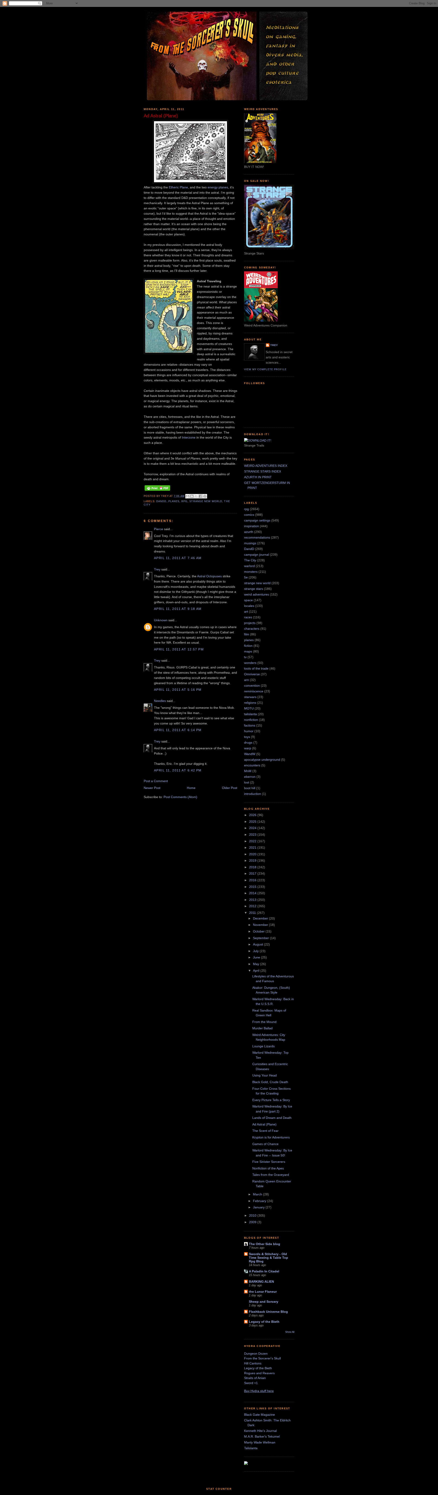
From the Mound (264, 1022)
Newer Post (152, 788)
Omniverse (252, 674)
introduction (252, 794)
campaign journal (256, 554)
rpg (184, 501)
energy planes (218, 187)
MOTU (249, 708)
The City (250, 560)
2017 (253, 873)
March (258, 1194)
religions (250, 702)
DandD (161, 501)
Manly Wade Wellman (259, 1442)
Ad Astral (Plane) (264, 1124)
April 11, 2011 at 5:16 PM (178, 689)
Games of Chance (265, 1144)
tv (245, 657)
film (246, 634)
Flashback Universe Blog (268, 1311)
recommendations (257, 537)
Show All (289, 1332)
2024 (253, 828)
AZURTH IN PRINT (258, 477)
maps (248, 651)
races (248, 617)
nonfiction (251, 720)
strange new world (205, 501)
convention (252, 685)
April (256, 970)
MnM (247, 771)
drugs (248, 742)
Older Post (229, 788)
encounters (252, 765)
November (261, 925)
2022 (253, 841)
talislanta (250, 714)
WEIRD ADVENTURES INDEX (265, 466)
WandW (249, 754)
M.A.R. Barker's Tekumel (262, 1436)
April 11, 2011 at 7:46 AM (178, 558)
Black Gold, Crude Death (270, 1082)
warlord (249, 566)
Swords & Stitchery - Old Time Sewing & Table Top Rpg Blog (268, 1257)
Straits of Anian (255, 1378)
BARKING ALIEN (261, 1281)
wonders (250, 663)
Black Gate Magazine (259, 1414)
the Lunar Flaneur (263, 1291)
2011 (253, 912)
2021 (253, 847)
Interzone (189, 437)
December (261, 918)
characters (251, 628)
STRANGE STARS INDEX (262, 471)
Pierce (158, 529)
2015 (253, 887)
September (261, 938)
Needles (160, 701)
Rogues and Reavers (259, 1373)
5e (246, 577)
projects (250, 623)
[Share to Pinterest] (205, 496)
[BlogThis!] (192, 496)
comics (249, 514)
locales (249, 606)
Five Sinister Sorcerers (268, 1162)
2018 (253, 867)
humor (248, 731)
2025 (253, 821)
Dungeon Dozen (256, 1353)
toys (247, 737)
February (260, 1201)
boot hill (249, 788)
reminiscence (253, 691)
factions (249, 725)
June (257, 957)
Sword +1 (251, 1383)
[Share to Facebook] (200, 496)
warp (247, 748)
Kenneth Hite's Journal (260, 1431)
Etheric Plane (178, 187)
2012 (253, 906)
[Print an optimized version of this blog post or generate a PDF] (157, 490)
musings (250, 543)
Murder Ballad (262, 1028)
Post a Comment (156, 781)
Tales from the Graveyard (270, 1174)
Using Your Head (264, 1075)
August (258, 944)
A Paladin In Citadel (264, 1271)
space (248, 600)
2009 (253, 1222)
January (259, 1207)
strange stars (253, 589)
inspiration (251, 526)
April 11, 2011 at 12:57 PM (179, 649)
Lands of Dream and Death (272, 1118)
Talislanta (251, 1448)
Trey (157, 569)
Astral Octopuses (209, 576)
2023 (253, 834)
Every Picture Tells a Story (271, 1100)
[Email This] (187, 496)
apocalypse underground (262, 759)
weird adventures (256, 594)
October (259, 931)
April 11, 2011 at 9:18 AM (178, 609)
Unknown (160, 620)
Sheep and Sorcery (263, 1301)
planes (174, 501)
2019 (253, 860)
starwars (250, 697)
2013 (253, 900)
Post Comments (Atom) (180, 797)
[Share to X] (196, 496)
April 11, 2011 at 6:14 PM (178, 730)
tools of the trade (256, 668)
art (246, 611)
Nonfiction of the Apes (268, 1168)
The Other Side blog (264, 1244)
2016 (253, 880)
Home (191, 788)
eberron (250, 776)
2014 (253, 893)
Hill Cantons (252, 1363)
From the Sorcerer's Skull (262, 1358)
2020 (253, 854)
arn (246, 680)
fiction (248, 645)
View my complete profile (265, 369)
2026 (253, 815)
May (256, 964)
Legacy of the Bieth (264, 1321)
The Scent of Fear (265, 1131)
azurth (248, 532)
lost (246, 782)
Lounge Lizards (263, 1046)
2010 (253, 1215)
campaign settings (257, 520)
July (256, 951)
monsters (251, 571)
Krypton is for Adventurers (271, 1137)
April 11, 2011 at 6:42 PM (178, 770)
